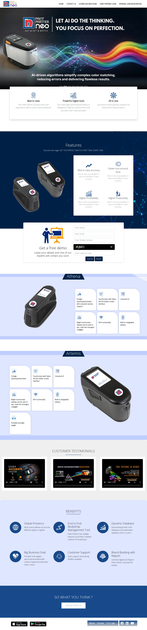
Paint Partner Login (108, 4)
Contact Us (71, 4)
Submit (90, 258)
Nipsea (92, 623)
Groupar (100, 623)
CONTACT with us (73, 605)
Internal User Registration (130, 4)
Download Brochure (88, 4)
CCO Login (110, 623)
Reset (98, 258)
